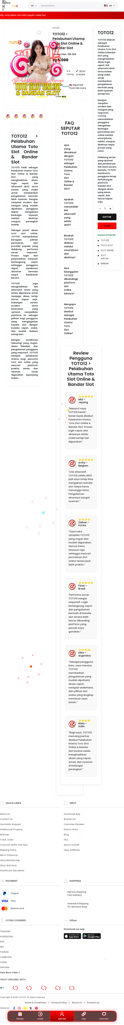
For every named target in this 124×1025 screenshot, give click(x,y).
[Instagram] (19, 1008)
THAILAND (5, 931)
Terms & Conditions (35, 1002)
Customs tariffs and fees (14, 844)
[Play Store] (92, 937)
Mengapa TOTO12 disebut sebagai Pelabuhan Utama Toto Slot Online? (70, 319)
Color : (61, 96)
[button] (38, 32)
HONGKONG (6, 936)
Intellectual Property (11, 829)
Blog (66, 834)
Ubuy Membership (10, 860)
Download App (72, 813)
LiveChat (104, 1019)
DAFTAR (107, 216)
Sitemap (4, 834)
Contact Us (6, 819)
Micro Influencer (9, 855)
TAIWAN (4, 951)
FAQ (66, 839)
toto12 (55, 27)
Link (84, 1019)
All (32, 5)
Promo (20, 1019)
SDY (2, 946)
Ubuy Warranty (8, 865)
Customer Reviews (74, 824)
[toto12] (15, 6)
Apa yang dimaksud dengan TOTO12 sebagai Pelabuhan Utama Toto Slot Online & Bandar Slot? (70, 166)
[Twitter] (30, 1008)
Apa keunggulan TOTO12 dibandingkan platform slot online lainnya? (71, 280)
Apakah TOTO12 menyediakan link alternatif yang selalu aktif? (71, 212)
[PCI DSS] (2, 988)
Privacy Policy (59, 1002)
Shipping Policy (8, 849)
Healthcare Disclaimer (12, 870)
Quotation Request (10, 824)
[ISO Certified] (45, 987)
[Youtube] (25, 1008)
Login (40, 1019)
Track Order (6, 839)
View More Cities (9, 972)
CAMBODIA (6, 957)
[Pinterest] (36, 1008)
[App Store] (73, 937)
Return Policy (71, 829)
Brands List (70, 819)
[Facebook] (14, 1008)
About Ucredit (71, 844)
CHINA (3, 962)
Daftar (62, 1019)
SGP (2, 941)
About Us (5, 813)
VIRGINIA (5, 967)
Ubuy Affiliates (72, 849)
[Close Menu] (3, 6)
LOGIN (107, 225)
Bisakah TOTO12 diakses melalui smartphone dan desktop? (71, 246)
